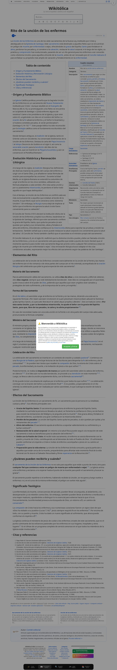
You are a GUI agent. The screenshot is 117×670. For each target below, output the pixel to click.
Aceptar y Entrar (70, 346)
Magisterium (74, 332)
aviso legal (62, 342)
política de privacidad (52, 342)
